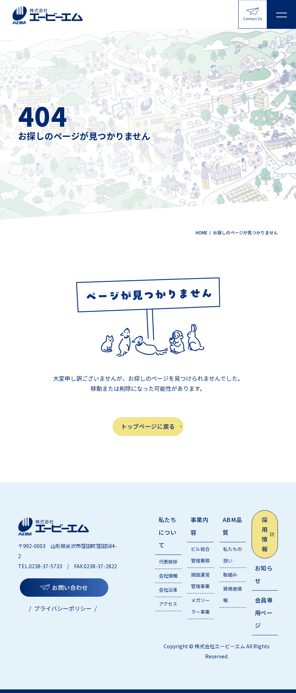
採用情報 (265, 534)
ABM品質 (232, 526)
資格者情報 (232, 594)
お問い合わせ (70, 587)
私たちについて (167, 532)
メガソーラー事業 (200, 606)
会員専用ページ (264, 613)
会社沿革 (168, 589)
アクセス (168, 603)
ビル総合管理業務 (200, 555)
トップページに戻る (148, 426)
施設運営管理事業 (200, 580)
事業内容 (199, 526)
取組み (230, 574)
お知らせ (264, 574)
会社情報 (168, 575)
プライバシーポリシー (63, 608)
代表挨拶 (168, 561)
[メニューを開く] (281, 14)
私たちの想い (232, 555)
